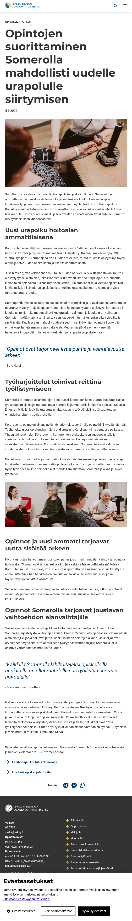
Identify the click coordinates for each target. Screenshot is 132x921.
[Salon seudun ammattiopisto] (66, 809)
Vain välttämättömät (58, 911)
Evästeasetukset (23, 911)
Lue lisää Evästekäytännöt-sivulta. (26, 899)
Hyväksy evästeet (94, 911)
